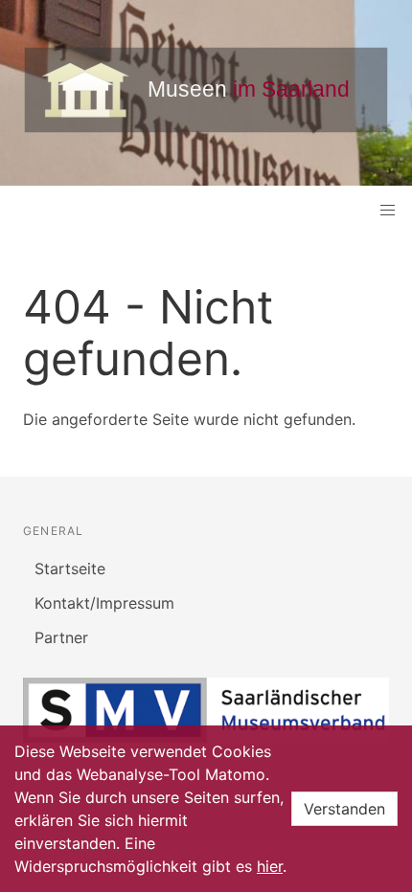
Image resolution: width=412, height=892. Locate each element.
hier (270, 866)
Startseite (69, 568)
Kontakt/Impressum (104, 603)
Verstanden (344, 808)
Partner (61, 637)
